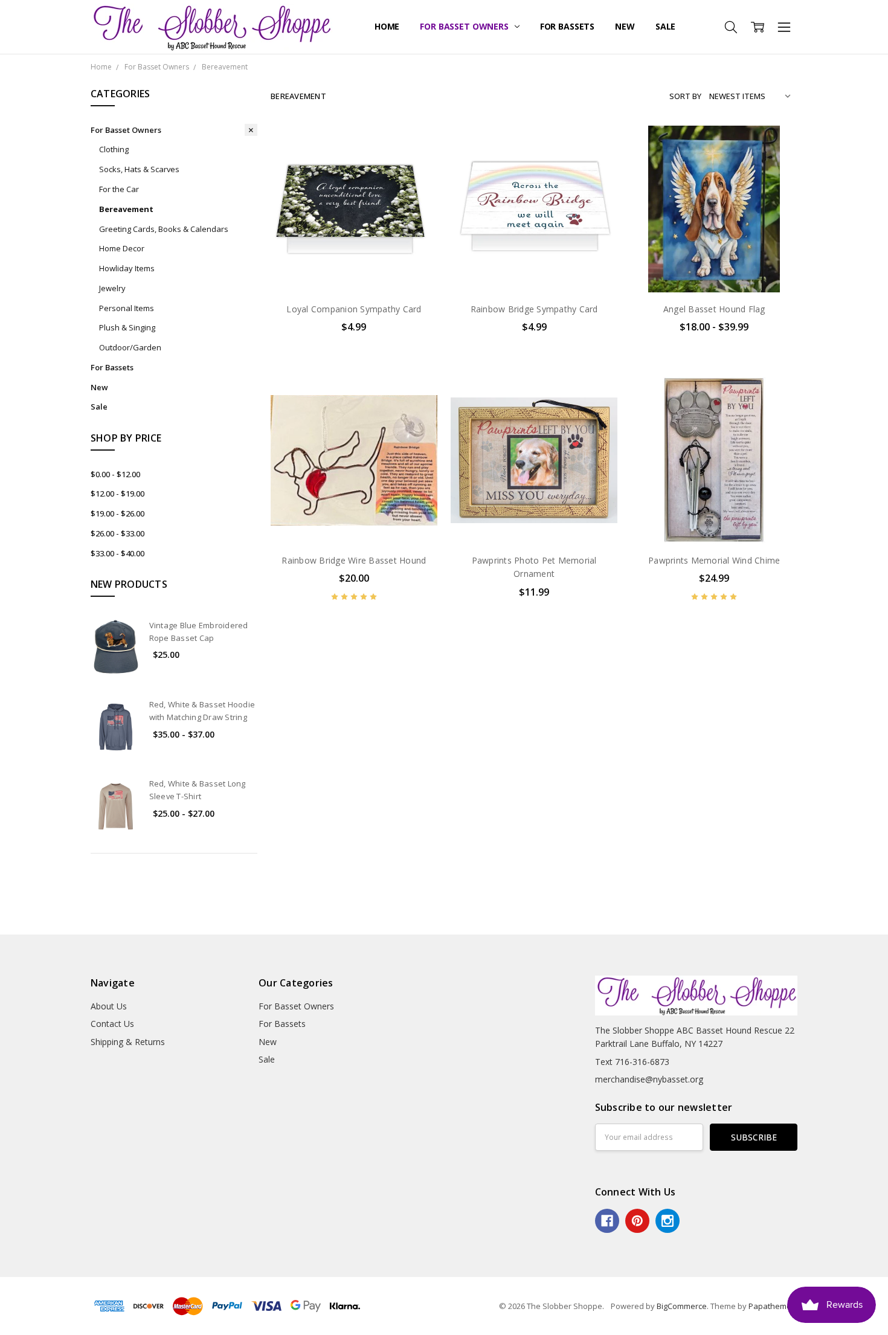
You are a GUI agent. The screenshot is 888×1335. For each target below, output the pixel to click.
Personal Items (126, 308)
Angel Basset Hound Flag (714, 309)
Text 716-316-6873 (632, 1061)
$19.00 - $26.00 (117, 513)
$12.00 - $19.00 (117, 493)
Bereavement (126, 209)
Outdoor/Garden (130, 347)
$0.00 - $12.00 (115, 474)
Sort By (685, 96)
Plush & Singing (127, 327)
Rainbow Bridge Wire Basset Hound (354, 560)
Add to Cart (353, 240)
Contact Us (112, 1023)
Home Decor (121, 248)
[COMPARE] (415, 166)
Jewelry (112, 288)
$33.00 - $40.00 (117, 553)
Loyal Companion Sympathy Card (353, 309)
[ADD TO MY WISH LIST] (415, 185)
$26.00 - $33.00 (117, 533)
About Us (109, 1006)
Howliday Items (127, 268)
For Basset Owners (465, 26)
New (625, 26)
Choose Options (714, 266)
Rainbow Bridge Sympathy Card (534, 309)
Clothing (114, 149)
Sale (665, 26)
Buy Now (353, 266)
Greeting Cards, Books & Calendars (163, 229)
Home (387, 26)
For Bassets (567, 26)
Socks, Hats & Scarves (139, 169)
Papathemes (772, 1306)
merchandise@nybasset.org (649, 1079)
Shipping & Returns (128, 1041)
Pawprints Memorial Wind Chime (714, 560)
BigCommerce (682, 1306)
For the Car (119, 189)
